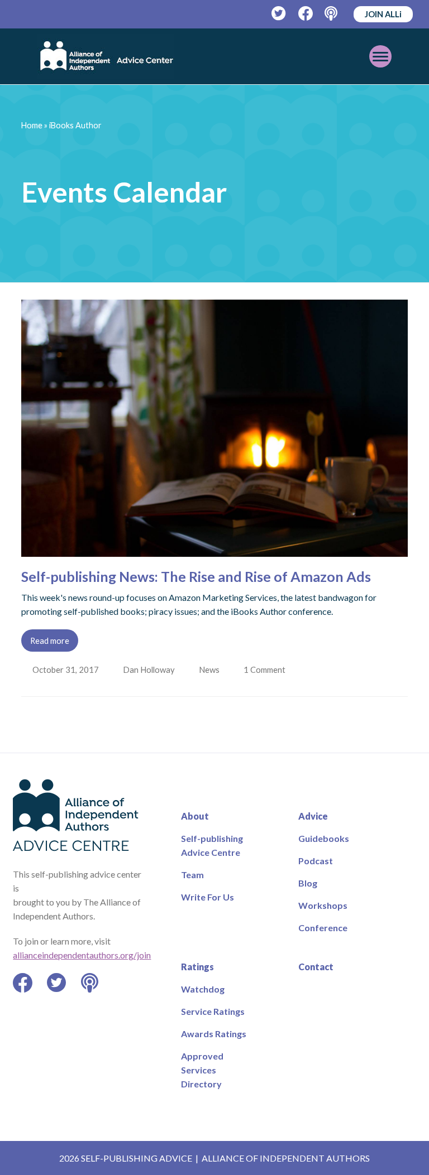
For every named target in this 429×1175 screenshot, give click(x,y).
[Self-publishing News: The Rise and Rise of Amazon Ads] (214, 550)
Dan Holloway (150, 669)
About (195, 816)
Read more (49, 640)
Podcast (315, 860)
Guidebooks (323, 838)
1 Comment (268, 669)
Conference (322, 927)
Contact (315, 966)
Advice (313, 816)
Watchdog (203, 989)
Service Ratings (213, 1011)
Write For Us (207, 897)
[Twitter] (279, 13)
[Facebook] (305, 13)
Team (192, 874)
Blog (307, 883)
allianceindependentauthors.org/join (82, 955)
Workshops (322, 905)
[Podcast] (332, 13)
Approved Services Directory (202, 1070)
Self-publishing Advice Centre (212, 845)
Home (31, 125)
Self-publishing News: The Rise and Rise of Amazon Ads (196, 576)
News (211, 669)
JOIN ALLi (383, 14)
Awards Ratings (213, 1033)
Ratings (197, 966)
